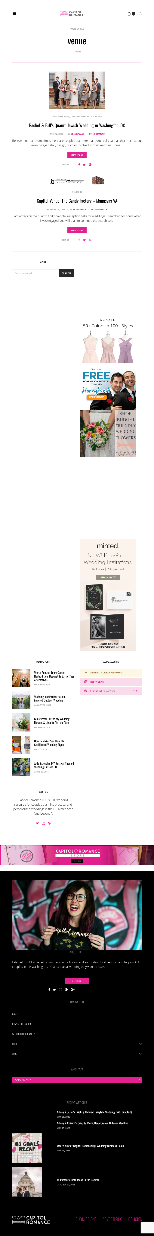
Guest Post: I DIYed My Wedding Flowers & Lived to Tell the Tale (51, 721)
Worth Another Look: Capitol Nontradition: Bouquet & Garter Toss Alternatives (54, 676)
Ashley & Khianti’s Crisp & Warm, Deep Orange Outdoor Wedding (92, 1123)
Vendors (77, 191)
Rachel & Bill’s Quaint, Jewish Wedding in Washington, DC (77, 125)
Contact (77, 981)
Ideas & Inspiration (22, 1024)
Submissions (86, 1219)
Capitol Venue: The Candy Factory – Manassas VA (77, 200)
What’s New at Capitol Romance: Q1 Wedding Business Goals (90, 1145)
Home (14, 1014)
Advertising (112, 1219)
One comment (97, 133)
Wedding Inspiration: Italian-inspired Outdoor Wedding (50, 698)
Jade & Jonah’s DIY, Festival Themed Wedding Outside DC (54, 765)
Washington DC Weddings (87, 116)
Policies (135, 1219)
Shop (14, 1044)
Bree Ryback (77, 133)
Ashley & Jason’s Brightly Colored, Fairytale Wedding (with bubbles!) (94, 1112)
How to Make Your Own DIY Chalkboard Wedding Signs (49, 743)
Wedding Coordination (23, 1034)
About (15, 1053)
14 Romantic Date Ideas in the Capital (78, 1180)
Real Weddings (60, 116)
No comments (99, 209)
